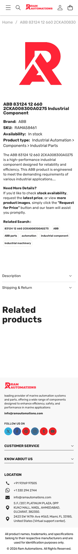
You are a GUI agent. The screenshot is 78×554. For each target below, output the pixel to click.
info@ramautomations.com (32, 497)
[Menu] (8, 7)
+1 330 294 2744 (25, 490)
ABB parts (11, 235)
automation (29, 235)
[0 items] (70, 7)
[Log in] (60, 7)
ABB (22, 121)
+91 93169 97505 (25, 483)
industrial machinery (18, 243)
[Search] (18, 7)
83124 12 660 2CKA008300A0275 (27, 228)
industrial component (54, 235)
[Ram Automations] (39, 7)
